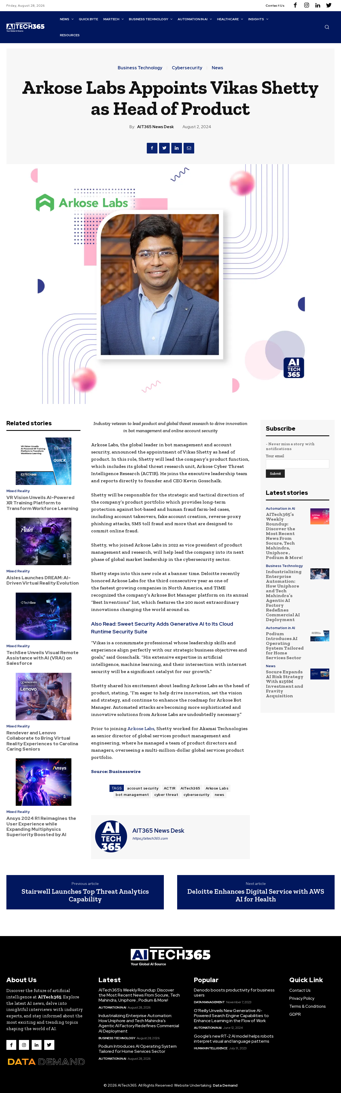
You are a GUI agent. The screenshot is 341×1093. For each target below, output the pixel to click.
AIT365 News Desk (155, 126)
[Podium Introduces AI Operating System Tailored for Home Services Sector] (319, 635)
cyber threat (166, 794)
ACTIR (170, 788)
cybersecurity (196, 794)
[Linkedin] (317, 5)
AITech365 (190, 788)
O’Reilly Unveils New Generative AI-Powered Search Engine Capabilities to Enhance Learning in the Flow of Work (231, 1015)
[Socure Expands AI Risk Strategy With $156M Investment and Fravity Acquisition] (319, 673)
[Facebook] (295, 5)
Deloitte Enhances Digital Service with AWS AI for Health (255, 895)
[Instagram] (306, 5)
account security (143, 788)
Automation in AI (280, 508)
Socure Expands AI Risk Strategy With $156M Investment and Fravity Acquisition (284, 684)
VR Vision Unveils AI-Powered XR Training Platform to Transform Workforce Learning (42, 503)
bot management (132, 794)
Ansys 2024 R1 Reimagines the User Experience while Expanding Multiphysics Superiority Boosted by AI (41, 826)
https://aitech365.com (150, 838)
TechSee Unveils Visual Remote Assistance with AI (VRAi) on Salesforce (42, 658)
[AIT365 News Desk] (111, 836)
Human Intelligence (211, 1048)
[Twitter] (329, 5)
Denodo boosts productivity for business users (234, 992)
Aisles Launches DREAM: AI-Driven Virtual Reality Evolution (42, 580)
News (217, 68)
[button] (326, 27)
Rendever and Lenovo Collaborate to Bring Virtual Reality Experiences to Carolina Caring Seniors (42, 741)
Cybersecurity (187, 68)
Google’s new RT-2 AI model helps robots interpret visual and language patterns (234, 1038)
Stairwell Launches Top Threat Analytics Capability (85, 895)
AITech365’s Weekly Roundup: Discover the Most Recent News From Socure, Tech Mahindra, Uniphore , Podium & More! (284, 535)
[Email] (189, 148)
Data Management (209, 1002)
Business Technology (140, 68)
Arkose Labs (140, 728)
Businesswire (125, 771)
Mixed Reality (18, 491)
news (219, 794)
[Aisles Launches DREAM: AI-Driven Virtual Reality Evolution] (43, 541)
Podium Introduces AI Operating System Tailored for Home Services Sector (285, 646)
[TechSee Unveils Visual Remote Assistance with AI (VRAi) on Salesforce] (43, 616)
